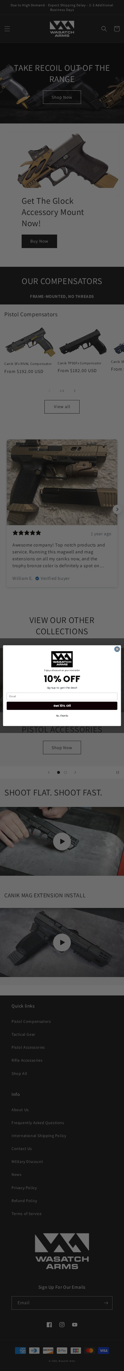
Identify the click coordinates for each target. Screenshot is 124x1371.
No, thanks (62, 715)
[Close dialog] (117, 649)
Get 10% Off (62, 706)
